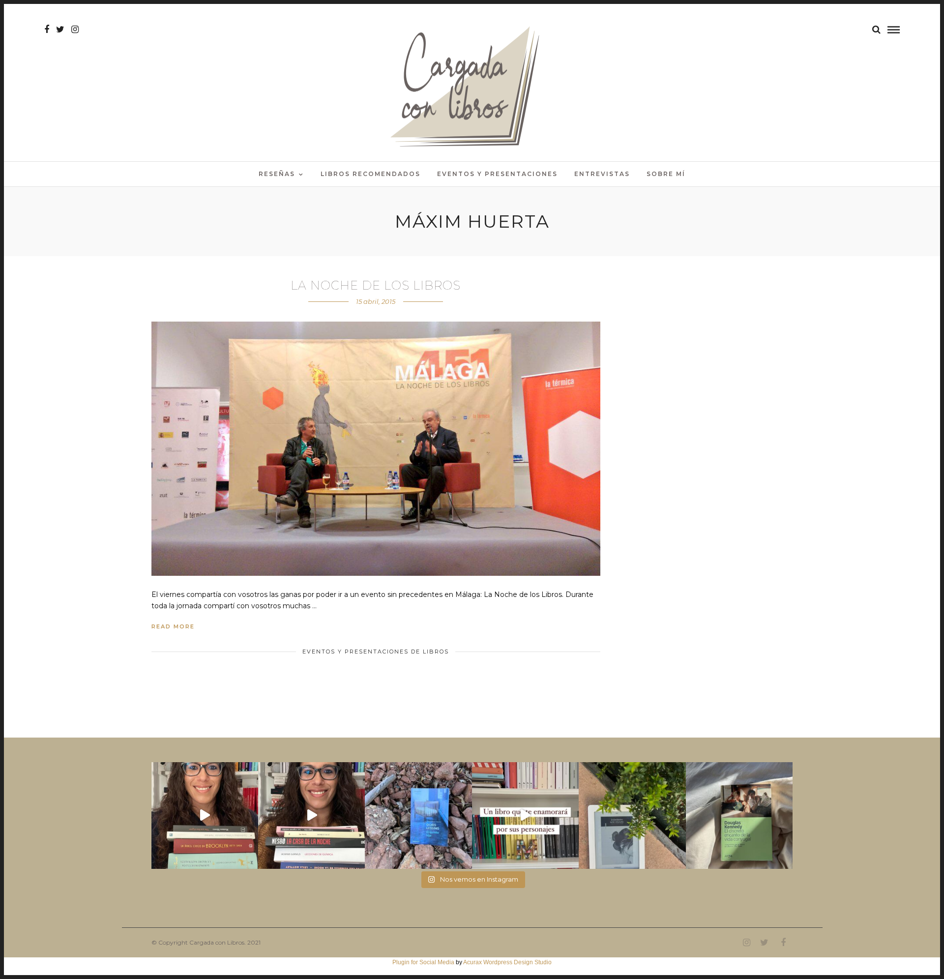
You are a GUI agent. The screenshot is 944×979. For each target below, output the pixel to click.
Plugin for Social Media (423, 962)
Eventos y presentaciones (497, 174)
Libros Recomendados (370, 174)
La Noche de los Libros (376, 285)
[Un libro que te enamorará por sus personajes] (525, 815)
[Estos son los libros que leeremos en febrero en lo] (204, 815)
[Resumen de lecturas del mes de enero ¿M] (311, 815)
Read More (173, 626)
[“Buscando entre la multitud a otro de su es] (418, 815)
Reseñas (277, 174)
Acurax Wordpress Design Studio (507, 962)
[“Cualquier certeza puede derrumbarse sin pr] (632, 815)
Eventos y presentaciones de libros (375, 651)
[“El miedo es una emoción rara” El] (739, 815)
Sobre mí (666, 174)
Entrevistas (602, 174)
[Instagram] (75, 29)
